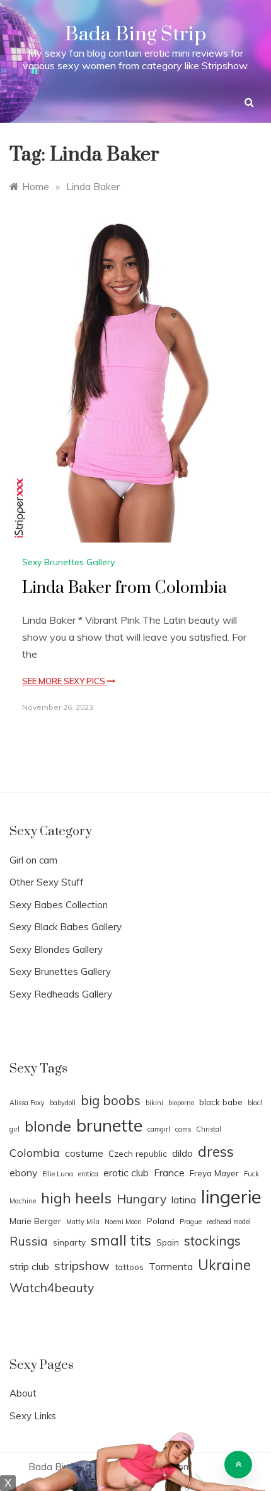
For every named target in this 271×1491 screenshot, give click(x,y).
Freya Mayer (214, 1172)
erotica (88, 1173)
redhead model (229, 1221)
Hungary (141, 1199)
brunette (109, 1125)
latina (183, 1199)
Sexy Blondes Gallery (56, 949)
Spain (167, 1242)
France (169, 1172)
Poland (161, 1220)
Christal (208, 1129)
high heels (76, 1197)
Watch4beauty (51, 1287)
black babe (221, 1101)
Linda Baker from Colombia (124, 588)
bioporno (181, 1102)
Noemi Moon (123, 1221)
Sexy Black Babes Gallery (65, 927)
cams (183, 1129)
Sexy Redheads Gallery (60, 994)
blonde (48, 1126)
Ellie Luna (57, 1173)
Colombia (34, 1152)
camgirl (158, 1129)
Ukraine (224, 1265)
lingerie (231, 1196)
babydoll (63, 1102)
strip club (29, 1266)
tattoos (129, 1266)
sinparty (69, 1242)
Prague (191, 1221)
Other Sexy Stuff (46, 882)
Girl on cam (33, 860)
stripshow (82, 1265)
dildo (182, 1153)
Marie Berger (35, 1220)
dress (216, 1151)
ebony (23, 1172)
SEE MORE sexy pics (64, 681)
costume (84, 1153)
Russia (28, 1241)
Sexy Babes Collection (58, 905)
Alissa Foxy (27, 1102)
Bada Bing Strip (135, 34)
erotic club (126, 1172)
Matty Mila (83, 1221)
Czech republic (137, 1153)
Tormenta (171, 1266)
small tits (121, 1240)
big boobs (111, 1100)
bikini (154, 1102)
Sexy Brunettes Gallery (68, 562)
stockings (212, 1240)
